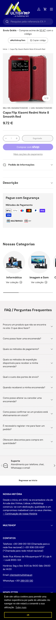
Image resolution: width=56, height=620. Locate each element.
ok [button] (28, 615)
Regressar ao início (28, 480)
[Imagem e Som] (39, 262)
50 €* (42, 30)
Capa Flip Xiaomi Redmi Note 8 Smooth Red (27, 49)
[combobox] (28, 21)
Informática (14, 277)
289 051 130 (26, 580)
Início (5, 49)
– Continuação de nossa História (20, 513)
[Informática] (14, 262)
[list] (28, 78)
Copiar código (39, 40)
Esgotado (37, 138)
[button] (45, 9)
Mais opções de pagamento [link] (28, 154)
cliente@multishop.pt (21, 574)
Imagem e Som (39, 277)
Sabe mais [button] (21, 607)
